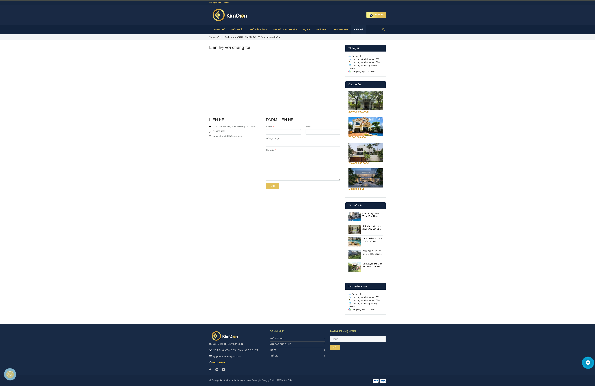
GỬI (335, 347)
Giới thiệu (237, 29)
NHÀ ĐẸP (321, 29)
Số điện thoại (272, 138)
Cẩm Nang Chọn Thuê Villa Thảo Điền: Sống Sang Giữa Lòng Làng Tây (370, 215)
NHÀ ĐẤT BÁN (257, 29)
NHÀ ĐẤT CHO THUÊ (284, 29)
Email (308, 126)
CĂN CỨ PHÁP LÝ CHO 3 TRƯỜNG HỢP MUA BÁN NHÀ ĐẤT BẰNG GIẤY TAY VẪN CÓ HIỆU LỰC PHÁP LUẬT (372, 252)
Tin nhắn (270, 150)
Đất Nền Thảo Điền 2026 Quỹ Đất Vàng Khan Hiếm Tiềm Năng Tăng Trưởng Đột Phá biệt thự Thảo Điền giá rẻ (372, 227)
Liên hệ (358, 29)
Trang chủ (215, 37)
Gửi (273, 186)
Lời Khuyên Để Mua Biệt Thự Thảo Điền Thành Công (372, 265)
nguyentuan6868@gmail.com (227, 136)
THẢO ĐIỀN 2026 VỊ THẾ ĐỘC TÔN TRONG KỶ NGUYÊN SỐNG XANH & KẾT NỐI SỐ (372, 240)
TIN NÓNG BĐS (340, 29)
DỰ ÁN (306, 29)
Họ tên (269, 126)
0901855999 (223, 3)
